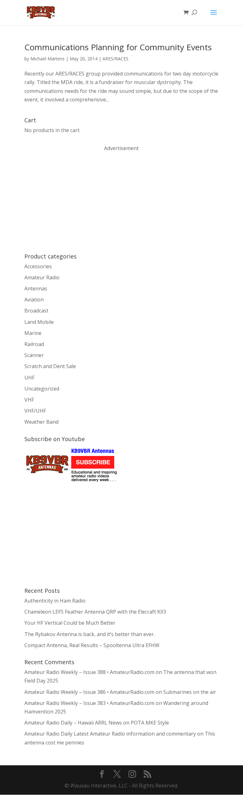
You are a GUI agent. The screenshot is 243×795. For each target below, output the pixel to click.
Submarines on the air (189, 692)
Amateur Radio (41, 277)
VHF (29, 399)
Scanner (34, 355)
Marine (32, 333)
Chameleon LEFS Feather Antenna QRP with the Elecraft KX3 (95, 611)
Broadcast (36, 310)
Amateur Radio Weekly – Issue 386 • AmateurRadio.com (89, 692)
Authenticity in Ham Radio (54, 600)
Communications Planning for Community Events (118, 47)
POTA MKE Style (150, 722)
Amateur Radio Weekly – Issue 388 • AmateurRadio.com (89, 672)
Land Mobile (39, 322)
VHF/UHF (35, 410)
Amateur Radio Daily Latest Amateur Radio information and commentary (110, 733)
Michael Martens (47, 59)
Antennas (35, 288)
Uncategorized (41, 388)
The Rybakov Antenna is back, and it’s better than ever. (89, 634)
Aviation (34, 299)
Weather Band (41, 421)
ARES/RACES (115, 59)
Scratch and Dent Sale (50, 366)
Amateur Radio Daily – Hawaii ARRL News (73, 722)
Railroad (34, 344)
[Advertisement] (71, 201)
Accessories (38, 266)
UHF (29, 377)
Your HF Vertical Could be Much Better (69, 622)
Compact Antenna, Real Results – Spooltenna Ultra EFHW (91, 645)
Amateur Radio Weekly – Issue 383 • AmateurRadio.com (89, 703)
